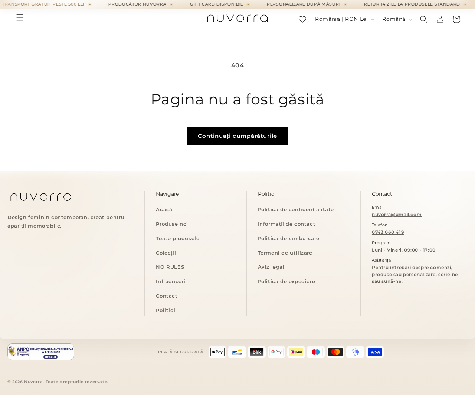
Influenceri (171, 281)
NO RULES (170, 267)
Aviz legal (271, 267)
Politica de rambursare (289, 238)
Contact (166, 296)
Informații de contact (287, 224)
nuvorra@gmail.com (397, 214)
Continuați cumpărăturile (237, 135)
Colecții (166, 253)
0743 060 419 (388, 232)
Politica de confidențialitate (296, 209)
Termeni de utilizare (285, 253)
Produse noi (172, 224)
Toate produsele (177, 238)
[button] (20, 17)
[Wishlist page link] (302, 19)
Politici (165, 310)
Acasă (164, 209)
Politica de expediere (286, 281)
